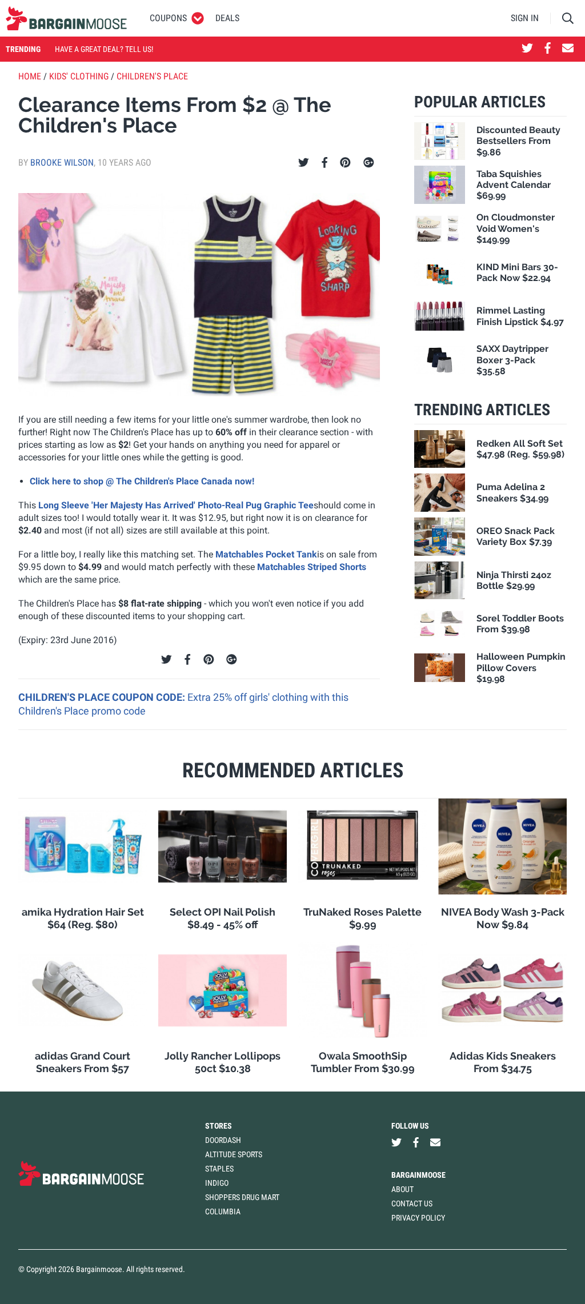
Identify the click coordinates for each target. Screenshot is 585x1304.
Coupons (168, 18)
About (402, 1189)
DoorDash (223, 1140)
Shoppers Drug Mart (242, 1197)
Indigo (217, 1182)
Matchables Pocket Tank (266, 554)
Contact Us (411, 1203)
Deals (227, 18)
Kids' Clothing (79, 76)
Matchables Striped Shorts (311, 566)
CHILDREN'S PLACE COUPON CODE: (102, 697)
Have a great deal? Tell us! (104, 49)
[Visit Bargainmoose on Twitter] (527, 49)
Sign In (525, 18)
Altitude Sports (233, 1154)
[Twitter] (303, 163)
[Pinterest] (345, 163)
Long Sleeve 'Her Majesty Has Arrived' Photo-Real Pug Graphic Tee (176, 505)
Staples (219, 1168)
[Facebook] (324, 163)
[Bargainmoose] (66, 18)
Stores (218, 1125)
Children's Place (152, 76)
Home (29, 76)
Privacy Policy (418, 1217)
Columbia (223, 1211)
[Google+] (368, 163)
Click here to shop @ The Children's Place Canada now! (142, 481)
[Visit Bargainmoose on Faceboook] (547, 49)
